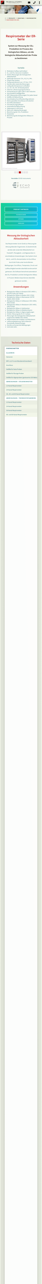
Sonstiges (20, 18)
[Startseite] (5, 18)
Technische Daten (21, 215)
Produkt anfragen (20, 209)
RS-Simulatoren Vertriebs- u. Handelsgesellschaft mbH (11, 2)
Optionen (21, 219)
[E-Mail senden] (29, 2)
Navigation (39, 2)
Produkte (12, 18)
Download (21, 223)
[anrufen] (34, 2)
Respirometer (31, 18)
